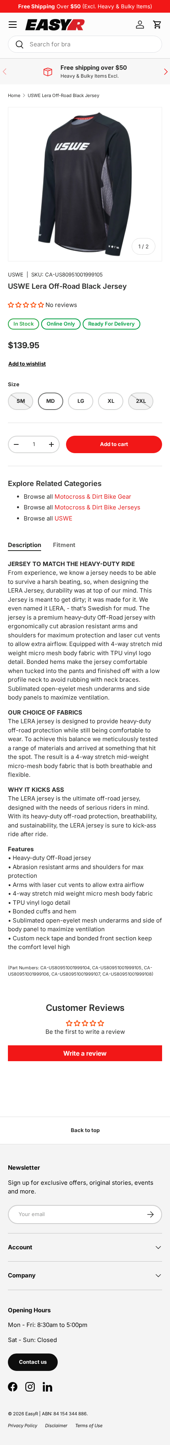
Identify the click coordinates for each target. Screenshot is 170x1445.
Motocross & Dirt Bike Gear (93, 496)
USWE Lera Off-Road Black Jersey (63, 95)
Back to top (85, 1130)
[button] (157, 24)
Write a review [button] (85, 1053)
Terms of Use (88, 1425)
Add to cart (114, 444)
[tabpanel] (85, 756)
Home (14, 95)
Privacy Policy (22, 1425)
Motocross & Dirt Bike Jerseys (97, 507)
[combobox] (85, 44)
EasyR (31, 1413)
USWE (15, 274)
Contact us (33, 1362)
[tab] (24, 544)
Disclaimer (56, 1425)
